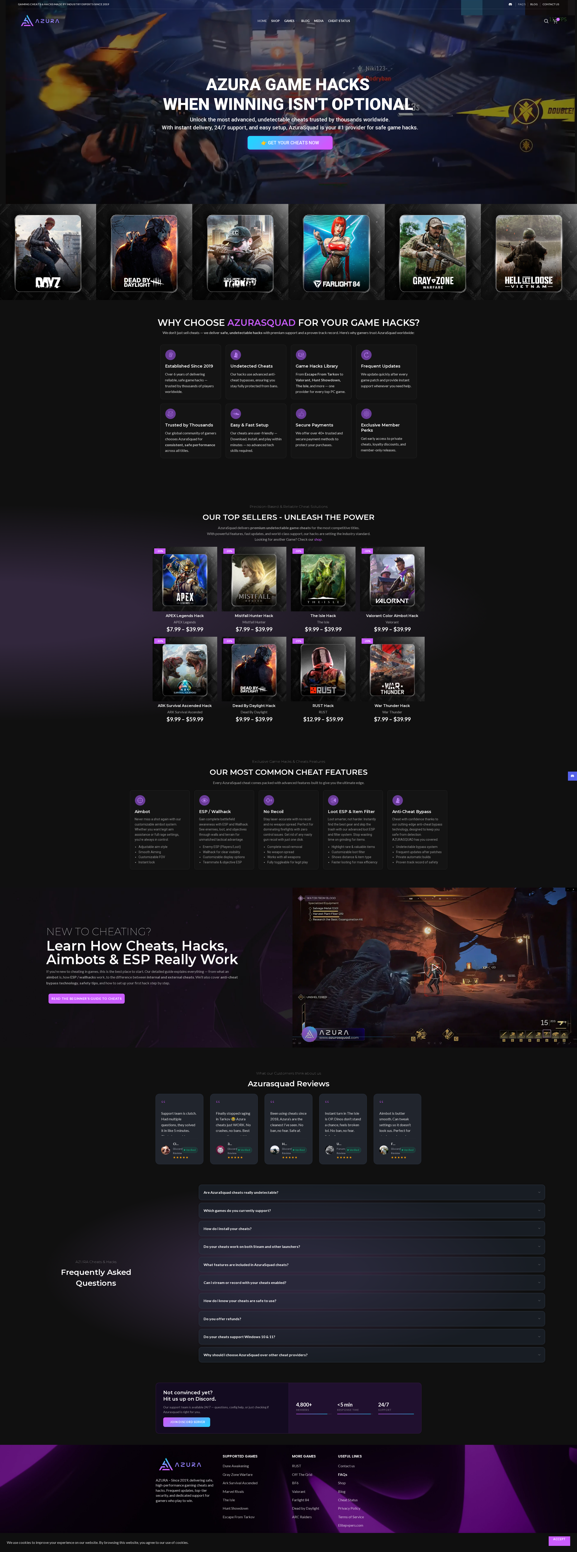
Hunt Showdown (235, 1508)
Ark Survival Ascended (240, 1483)
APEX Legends (185, 622)
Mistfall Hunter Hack (254, 616)
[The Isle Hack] (323, 579)
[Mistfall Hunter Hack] (254, 579)
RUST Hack (323, 706)
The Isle (323, 622)
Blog (342, 1491)
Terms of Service (351, 1517)
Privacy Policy (349, 1508)
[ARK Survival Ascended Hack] (185, 669)
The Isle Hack (323, 616)
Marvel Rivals (233, 1491)
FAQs (342, 1474)
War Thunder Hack (392, 706)
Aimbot (142, 811)
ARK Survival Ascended (184, 712)
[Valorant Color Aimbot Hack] (392, 579)
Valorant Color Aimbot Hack (392, 616)
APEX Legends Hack (185, 616)
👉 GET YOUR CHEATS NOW (290, 142)
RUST (323, 712)
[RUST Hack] (323, 669)
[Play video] (434, 968)
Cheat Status (348, 1500)
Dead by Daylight (305, 1508)
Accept (559, 1539)
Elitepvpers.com (350, 1525)
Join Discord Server (187, 1422)
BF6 (295, 1483)
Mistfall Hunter (254, 622)
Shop (342, 1483)
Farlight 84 (300, 1500)
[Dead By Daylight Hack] (433, 252)
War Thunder (392, 712)
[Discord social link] (510, 4)
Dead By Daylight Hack (254, 706)
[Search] (546, 21)
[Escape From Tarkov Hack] (529, 252)
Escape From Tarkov (239, 1517)
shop (318, 539)
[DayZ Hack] (336, 252)
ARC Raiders (302, 1517)
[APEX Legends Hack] (185, 579)
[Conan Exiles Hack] (240, 252)
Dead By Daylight (254, 712)
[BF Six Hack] (144, 252)
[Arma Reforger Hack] (48, 252)
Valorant (392, 622)
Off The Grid (302, 1474)
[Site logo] (40, 20)
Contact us (346, 1466)
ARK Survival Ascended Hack (185, 706)
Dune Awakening (236, 1466)
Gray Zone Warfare (238, 1474)
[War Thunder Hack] (392, 669)
